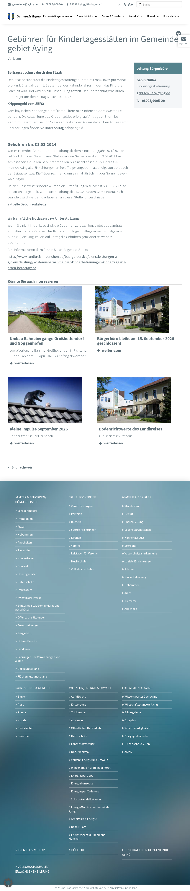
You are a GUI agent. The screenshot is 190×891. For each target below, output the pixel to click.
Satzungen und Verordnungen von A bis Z (37, 659)
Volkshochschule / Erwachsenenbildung (32, 869)
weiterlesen (24, 363)
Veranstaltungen (82, 506)
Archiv (128, 752)
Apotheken (25, 542)
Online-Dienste (27, 641)
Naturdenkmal (80, 752)
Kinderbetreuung (135, 577)
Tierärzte (24, 550)
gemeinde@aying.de (25, 4)
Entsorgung (78, 704)
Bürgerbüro (25, 633)
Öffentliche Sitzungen (31, 617)
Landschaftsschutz (83, 744)
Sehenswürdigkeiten (137, 728)
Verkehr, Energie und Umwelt (89, 760)
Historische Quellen (137, 744)
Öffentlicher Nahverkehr (86, 728)
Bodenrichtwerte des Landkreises (130, 429)
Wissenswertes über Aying (141, 696)
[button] (8, 883)
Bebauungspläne (28, 668)
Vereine (76, 545)
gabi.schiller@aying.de (153, 93)
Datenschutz (26, 582)
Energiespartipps (82, 775)
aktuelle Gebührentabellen (28, 204)
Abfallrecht (78, 696)
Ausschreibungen (28, 625)
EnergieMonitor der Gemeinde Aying (89, 809)
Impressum (25, 590)
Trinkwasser (78, 712)
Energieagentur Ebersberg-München (87, 837)
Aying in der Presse (29, 598)
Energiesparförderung (85, 791)
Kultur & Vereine (83, 497)
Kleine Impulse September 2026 (39, 429)
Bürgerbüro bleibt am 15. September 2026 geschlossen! (135, 341)
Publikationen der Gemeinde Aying (145, 852)
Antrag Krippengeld (68, 127)
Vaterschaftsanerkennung (141, 553)
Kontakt (184, 43)
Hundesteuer (26, 558)
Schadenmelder (27, 511)
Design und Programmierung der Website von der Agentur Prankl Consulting (95, 888)
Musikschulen (79, 561)
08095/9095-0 (54, 4)
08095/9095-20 (153, 100)
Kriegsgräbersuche (136, 736)
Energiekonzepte (82, 783)
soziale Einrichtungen (138, 561)
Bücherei (76, 522)
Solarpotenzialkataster (86, 799)
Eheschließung (134, 522)
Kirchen (76, 537)
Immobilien (25, 518)
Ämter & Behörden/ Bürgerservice (30, 499)
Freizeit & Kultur (31, 850)
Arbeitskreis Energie (84, 819)
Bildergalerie (133, 712)
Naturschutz (79, 736)
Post (21, 704)
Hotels (22, 720)
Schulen (130, 569)
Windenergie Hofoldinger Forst (91, 767)
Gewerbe (23, 736)
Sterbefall (131, 545)
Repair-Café (78, 827)
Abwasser (77, 720)
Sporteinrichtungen (83, 529)
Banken (22, 696)
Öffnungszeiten (27, 574)
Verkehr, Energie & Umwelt (91, 688)
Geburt (129, 514)
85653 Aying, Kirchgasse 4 (86, 4)
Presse (22, 712)
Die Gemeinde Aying (138, 688)
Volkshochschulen (82, 569)
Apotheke (131, 609)
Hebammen (25, 534)
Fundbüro (24, 649)
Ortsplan (130, 720)
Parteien (76, 514)
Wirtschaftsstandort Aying (141, 704)
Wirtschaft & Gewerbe (34, 688)
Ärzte (21, 526)
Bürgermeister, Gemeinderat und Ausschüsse (37, 607)
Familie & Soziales (137, 497)
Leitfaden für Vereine (84, 553)
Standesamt (132, 506)
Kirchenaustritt (134, 537)
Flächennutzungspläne (32, 676)
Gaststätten (25, 728)
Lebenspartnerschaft (138, 529)
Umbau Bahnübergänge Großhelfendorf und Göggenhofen (47, 341)
